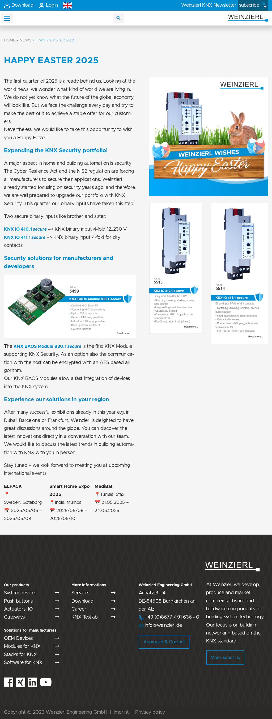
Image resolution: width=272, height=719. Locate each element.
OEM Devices (18, 638)
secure (40, 229)
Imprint (121, 712)
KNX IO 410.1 (18, 229)
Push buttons (18, 601)
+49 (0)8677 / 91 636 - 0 (168, 617)
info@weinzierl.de (162, 625)
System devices (20, 593)
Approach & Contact (164, 642)
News (25, 40)
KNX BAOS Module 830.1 (47, 346)
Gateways (14, 617)
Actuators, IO (18, 609)
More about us (225, 657)
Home (9, 40)
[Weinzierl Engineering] (248, 17)
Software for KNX (23, 662)
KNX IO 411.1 (18, 237)
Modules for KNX (22, 646)
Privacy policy (150, 712)
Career (78, 609)
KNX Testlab (84, 617)
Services (80, 593)
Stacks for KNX (20, 654)
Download (82, 601)
